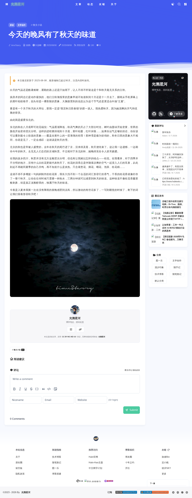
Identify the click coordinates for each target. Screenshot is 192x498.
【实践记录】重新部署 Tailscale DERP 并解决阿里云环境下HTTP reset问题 (173, 216)
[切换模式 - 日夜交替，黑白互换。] (172, 4)
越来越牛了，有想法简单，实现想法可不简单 (172, 168)
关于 (18, 457)
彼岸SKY (166, 468)
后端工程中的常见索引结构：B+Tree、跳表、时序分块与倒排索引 (173, 204)
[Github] (154, 114)
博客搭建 (56, 474)
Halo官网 (93, 457)
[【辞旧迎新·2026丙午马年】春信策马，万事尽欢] (156, 239)
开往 (127, 468)
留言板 (19, 468)
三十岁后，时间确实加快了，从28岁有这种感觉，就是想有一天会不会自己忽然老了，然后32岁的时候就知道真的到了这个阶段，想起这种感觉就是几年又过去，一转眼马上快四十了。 (173, 156)
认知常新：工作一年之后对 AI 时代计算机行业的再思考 (173, 228)
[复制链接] (80, 329)
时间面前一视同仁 (170, 144)
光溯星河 (101, 337)
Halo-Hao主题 (96, 462)
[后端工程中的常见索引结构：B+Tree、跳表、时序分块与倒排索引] (156, 204)
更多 (164, 474)
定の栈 (165, 462)
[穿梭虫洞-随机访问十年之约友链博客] (79, 481)
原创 (12, 25)
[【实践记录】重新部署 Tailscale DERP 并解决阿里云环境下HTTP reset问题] (156, 216)
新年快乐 (166, 132)
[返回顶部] (96, 438)
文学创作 (22, 25)
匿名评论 (128, 370)
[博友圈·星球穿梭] (108, 481)
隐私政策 (136, 370)
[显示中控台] (185, 4)
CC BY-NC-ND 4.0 (69, 337)
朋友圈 (19, 462)
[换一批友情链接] (168, 450)
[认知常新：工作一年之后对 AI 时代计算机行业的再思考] (156, 228)
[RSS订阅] (161, 114)
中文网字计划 (95, 468)
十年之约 (129, 462)
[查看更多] (185, 126)
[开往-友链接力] (92, 480)
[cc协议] (180, 492)
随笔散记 (56, 462)
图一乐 (55, 468)
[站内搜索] (179, 4)
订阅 (110, 492)
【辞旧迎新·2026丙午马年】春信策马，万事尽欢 (173, 239)
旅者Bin (166, 457)
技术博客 (56, 457)
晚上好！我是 (158, 78)
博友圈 (128, 457)
